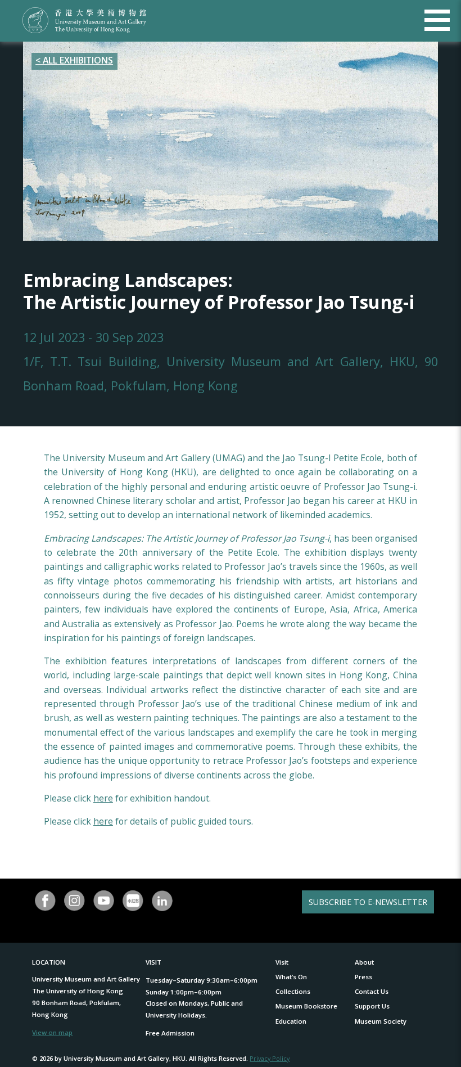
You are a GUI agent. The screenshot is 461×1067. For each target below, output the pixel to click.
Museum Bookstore (306, 1006)
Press (363, 977)
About (364, 962)
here (103, 798)
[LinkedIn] (162, 900)
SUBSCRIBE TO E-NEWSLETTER (368, 902)
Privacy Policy (270, 1058)
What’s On (291, 977)
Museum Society (380, 1021)
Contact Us (371, 991)
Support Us (372, 1006)
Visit (281, 962)
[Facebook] (45, 900)
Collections (292, 991)
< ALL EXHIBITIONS (74, 60)
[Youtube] (103, 900)
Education (290, 1021)
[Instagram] (74, 900)
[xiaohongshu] (132, 900)
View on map (52, 1032)
